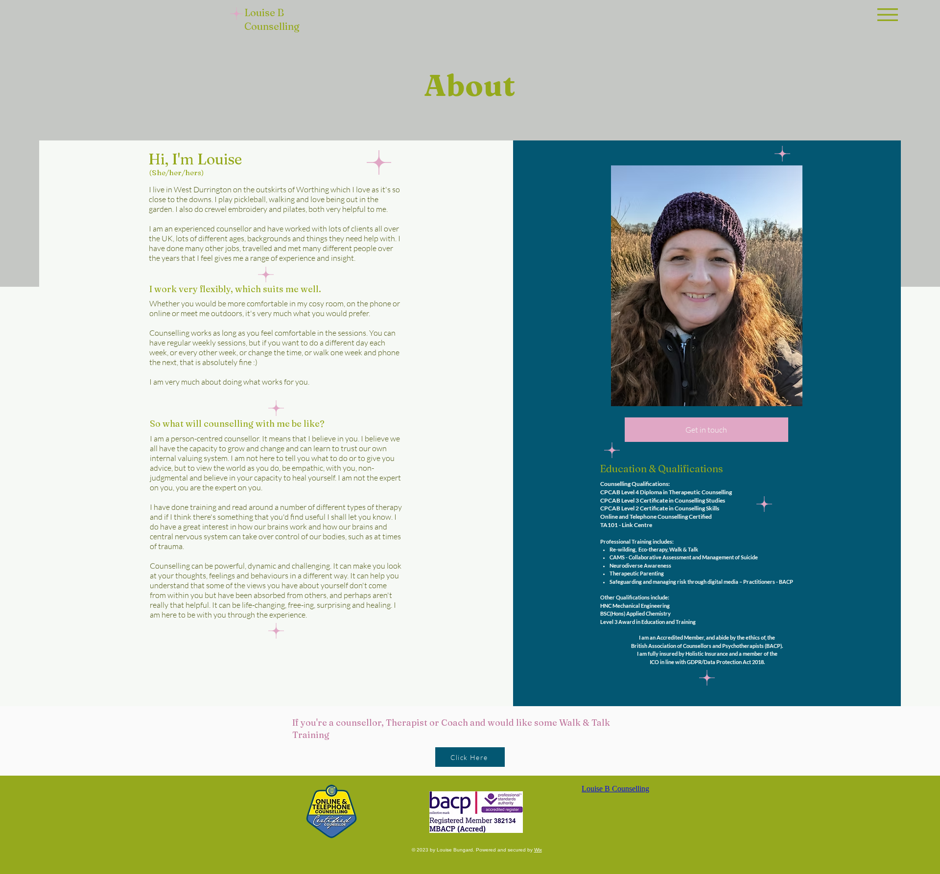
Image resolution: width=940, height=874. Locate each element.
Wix (538, 849)
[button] (887, 14)
